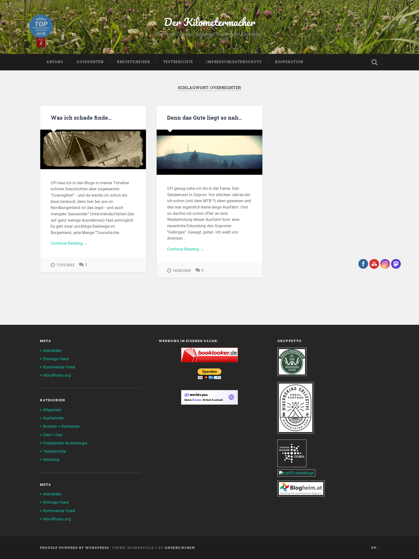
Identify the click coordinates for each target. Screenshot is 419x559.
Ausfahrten (90, 62)
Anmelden (52, 350)
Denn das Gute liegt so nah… (204, 117)
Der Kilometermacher (209, 21)
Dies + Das (53, 434)
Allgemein (52, 409)
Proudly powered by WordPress (74, 548)
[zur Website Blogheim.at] (301, 494)
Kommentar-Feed (59, 367)
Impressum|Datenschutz (234, 62)
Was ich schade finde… (81, 117)
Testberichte (178, 62)
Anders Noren (179, 548)
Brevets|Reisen (133, 62)
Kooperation (289, 62)
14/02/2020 (182, 271)
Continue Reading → (69, 243)
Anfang (54, 62)
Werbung (51, 459)
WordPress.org (57, 375)
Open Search (374, 62)
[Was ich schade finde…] (93, 149)
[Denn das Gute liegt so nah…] (209, 152)
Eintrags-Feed (56, 358)
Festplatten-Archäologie (65, 443)
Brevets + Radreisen (61, 426)
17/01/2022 (65, 265)
